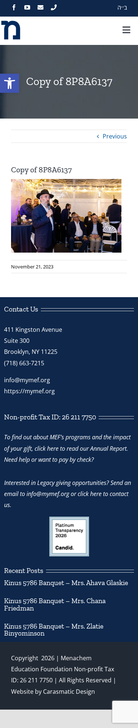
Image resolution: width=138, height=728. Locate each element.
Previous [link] (115, 136)
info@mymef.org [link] (27, 380)
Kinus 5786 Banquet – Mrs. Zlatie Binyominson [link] (53, 629)
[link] (9, 83)
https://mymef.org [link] (29, 391)
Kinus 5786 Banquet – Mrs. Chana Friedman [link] (55, 604)
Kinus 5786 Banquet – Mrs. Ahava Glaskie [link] (66, 582)
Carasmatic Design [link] (69, 691)
